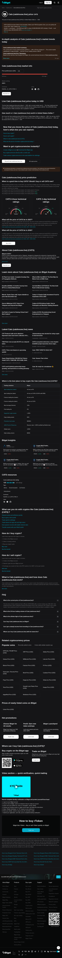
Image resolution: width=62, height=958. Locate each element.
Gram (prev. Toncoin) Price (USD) (10, 672)
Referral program (41, 921)
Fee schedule (40, 923)
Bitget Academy (6, 897)
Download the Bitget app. (25, 150)
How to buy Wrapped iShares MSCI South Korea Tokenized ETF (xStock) (47, 853)
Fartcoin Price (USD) (29, 665)
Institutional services (42, 907)
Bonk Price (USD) (28, 672)
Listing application (41, 899)
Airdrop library (17, 944)
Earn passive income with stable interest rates (15, 525)
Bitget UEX (5, 915)
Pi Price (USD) (47, 665)
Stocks (15, 897)
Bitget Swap (17, 934)
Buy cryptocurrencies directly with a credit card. (16, 152)
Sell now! (4, 568)
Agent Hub (16, 923)
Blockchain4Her (6, 929)
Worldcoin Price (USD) (29, 694)
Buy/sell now (6, 93)
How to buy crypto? (8, 133)
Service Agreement (53, 886)
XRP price (28, 922)
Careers (4, 894)
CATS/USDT (24, 26)
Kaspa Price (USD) (48, 687)
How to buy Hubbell (39, 864)
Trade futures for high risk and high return (13, 522)
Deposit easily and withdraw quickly (12, 515)
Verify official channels (40, 892)
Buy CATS (8, 243)
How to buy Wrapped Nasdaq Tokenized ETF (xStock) (15, 856)
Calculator (28, 916)
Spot (15, 886)
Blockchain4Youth (6, 926)
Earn (15, 907)
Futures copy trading (19, 912)
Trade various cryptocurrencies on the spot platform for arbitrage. (21, 155)
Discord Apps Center (19, 942)
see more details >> (27, 30)
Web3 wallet (17, 929)
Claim (58, 876)
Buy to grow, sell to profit (9, 517)
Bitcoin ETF (28, 919)
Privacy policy (52, 904)
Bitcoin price (29, 908)
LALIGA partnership (7, 921)
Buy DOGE (28, 894)
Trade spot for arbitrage (8, 520)
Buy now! (4, 546)
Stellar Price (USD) (48, 652)
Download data (41, 915)
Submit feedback (41, 886)
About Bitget (5, 886)
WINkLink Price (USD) (29, 659)
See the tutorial (6, 549)
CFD (15, 891)
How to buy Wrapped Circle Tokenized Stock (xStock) (15, 853)
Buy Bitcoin (28, 889)
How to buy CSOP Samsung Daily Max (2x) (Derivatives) (15, 861)
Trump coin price (30, 933)
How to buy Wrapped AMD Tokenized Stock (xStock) (15, 859)
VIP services (40, 901)
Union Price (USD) (8, 709)
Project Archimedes (42, 910)
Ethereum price (29, 911)
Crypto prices (9, 7)
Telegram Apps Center (18, 938)
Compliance (52, 896)
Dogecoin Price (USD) (29, 680)
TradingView (17, 932)
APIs (15, 921)
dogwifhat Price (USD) (9, 694)
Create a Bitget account (10, 150)
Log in (41, 2)
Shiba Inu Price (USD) (49, 680)
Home (3, 7)
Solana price (29, 930)
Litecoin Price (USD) (49, 659)
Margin (16, 904)
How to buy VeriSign (7, 864)
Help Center (40, 889)
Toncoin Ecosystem (13, 487)
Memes (5, 487)
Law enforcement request (53, 889)
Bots (15, 918)
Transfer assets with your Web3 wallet (13, 527)
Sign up (48, 2)
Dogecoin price (29, 935)
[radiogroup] (10, 483)
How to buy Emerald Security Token (43, 861)
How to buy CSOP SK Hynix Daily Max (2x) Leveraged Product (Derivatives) (47, 859)
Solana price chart (30, 913)
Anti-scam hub (41, 896)
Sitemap (4, 932)
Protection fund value (9, 421)
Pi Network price (30, 924)
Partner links (5, 918)
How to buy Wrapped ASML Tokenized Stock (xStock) (47, 856)
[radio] (7, 483)
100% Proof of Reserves (10, 425)
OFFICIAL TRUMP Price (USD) (10, 652)
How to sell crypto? (8, 136)
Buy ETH (28, 891)
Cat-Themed (22, 487)
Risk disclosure (52, 910)
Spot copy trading (18, 910)
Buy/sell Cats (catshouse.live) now (13, 161)
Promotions (40, 918)
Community (5, 891)
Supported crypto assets (10, 413)
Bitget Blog (5, 900)
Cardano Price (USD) (49, 672)
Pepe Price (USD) (8, 680)
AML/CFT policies (53, 901)
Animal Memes (7, 491)
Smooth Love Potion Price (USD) (30, 687)
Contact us (5, 889)
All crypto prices (33, 161)
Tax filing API (40, 926)
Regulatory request (54, 893)
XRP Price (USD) (28, 652)
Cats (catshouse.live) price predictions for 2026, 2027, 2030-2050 (18, 227)
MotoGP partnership (7, 923)
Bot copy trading (18, 915)
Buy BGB (28, 900)
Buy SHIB (28, 902)
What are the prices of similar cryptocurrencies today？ (18, 141)
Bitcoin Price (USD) (8, 665)
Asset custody (40, 912)
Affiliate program (41, 904)
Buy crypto (28, 886)
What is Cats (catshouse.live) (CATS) (14, 138)
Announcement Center (6, 906)
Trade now (36, 760)
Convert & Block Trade (18, 900)
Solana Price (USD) (8, 659)
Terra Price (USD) (8, 687)
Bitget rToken (29, 938)
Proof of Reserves (7, 910)
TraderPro (16, 926)
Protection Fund (6, 912)
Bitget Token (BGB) (7, 902)
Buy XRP (28, 897)
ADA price (28, 927)
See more (4, 588)
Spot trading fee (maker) (10, 389)
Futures (16, 889)
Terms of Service (53, 907)
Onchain (16, 894)
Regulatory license (53, 899)
